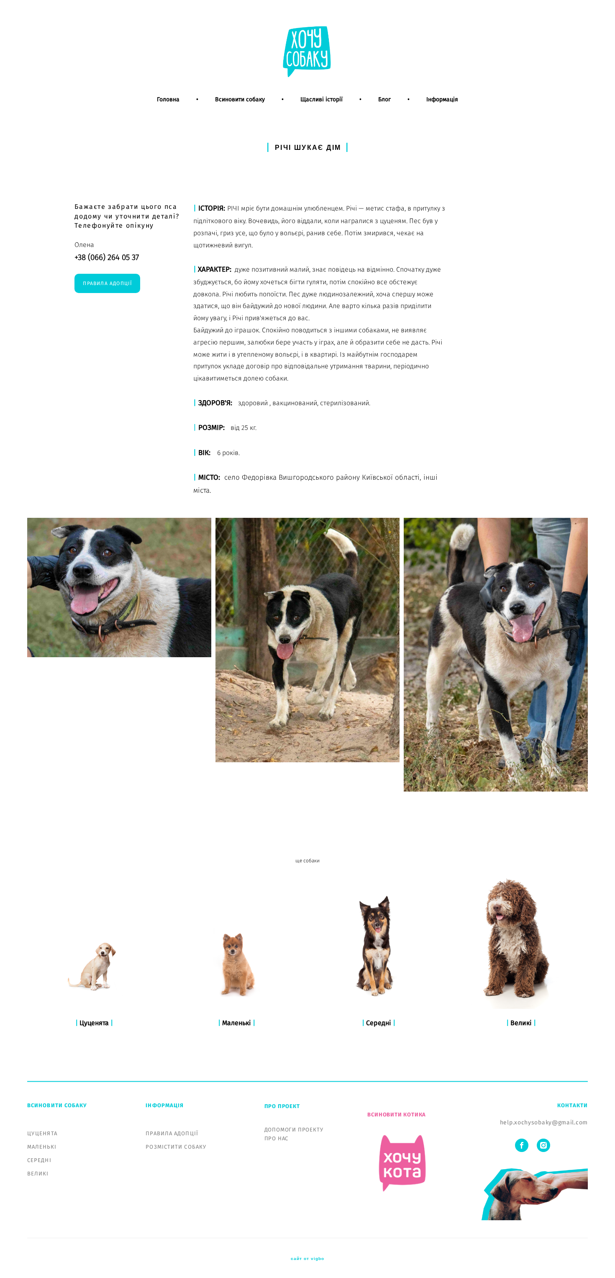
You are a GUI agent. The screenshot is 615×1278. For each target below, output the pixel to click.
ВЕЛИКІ (38, 1174)
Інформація (442, 100)
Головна (168, 100)
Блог (384, 100)
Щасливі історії (321, 100)
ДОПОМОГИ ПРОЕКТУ (293, 1130)
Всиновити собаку (240, 100)
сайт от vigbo (307, 1259)
